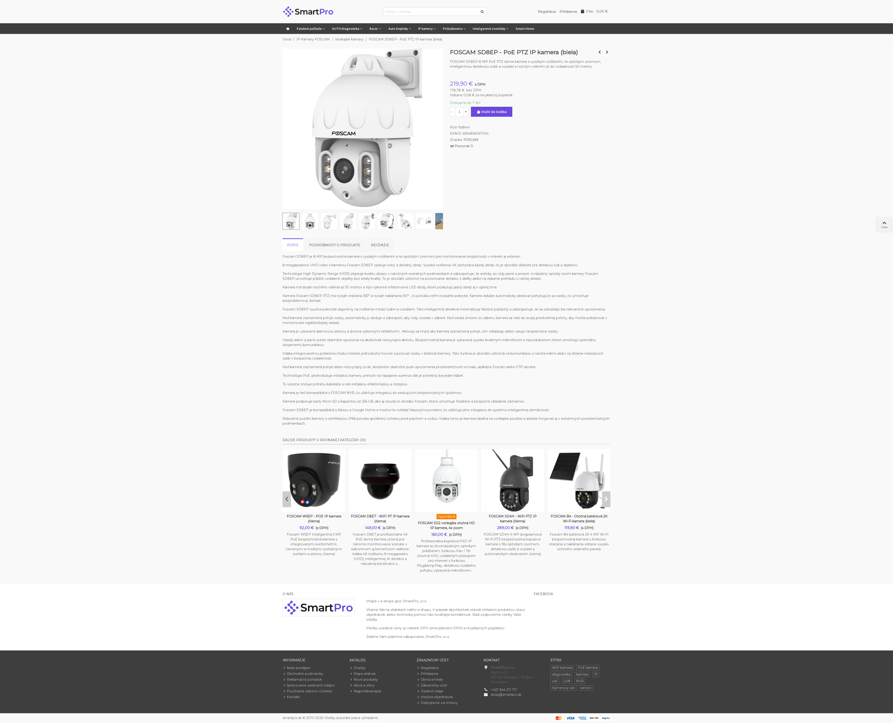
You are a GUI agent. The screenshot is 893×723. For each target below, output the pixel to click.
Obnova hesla (432, 679)
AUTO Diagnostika (345, 29)
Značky (360, 668)
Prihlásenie (429, 674)
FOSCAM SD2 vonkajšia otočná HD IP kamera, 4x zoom (446, 525)
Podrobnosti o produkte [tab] (334, 245)
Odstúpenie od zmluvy (439, 703)
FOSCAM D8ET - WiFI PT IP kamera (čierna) (380, 518)
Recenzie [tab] (380, 245)
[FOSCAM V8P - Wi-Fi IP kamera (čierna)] (606, 52)
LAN (566, 681)
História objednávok (437, 697)
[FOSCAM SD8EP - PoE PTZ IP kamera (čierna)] (599, 52)
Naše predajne (298, 668)
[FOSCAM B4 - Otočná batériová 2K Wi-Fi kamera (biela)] (579, 480)
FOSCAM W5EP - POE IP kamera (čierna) (314, 518)
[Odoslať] (482, 12)
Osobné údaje (432, 691)
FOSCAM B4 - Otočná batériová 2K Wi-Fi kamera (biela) (579, 518)
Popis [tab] (292, 245)
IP (596, 674)
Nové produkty (366, 679)
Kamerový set (563, 688)
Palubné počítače (309, 29)
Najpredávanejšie (367, 691)
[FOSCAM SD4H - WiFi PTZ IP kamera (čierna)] (512, 480)
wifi (555, 681)
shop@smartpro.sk (506, 695)
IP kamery (425, 29)
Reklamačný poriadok (304, 679)
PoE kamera (588, 668)
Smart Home (525, 29)
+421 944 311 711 (504, 690)
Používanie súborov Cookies (309, 691)
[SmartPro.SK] (308, 11)
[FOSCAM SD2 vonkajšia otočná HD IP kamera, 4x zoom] (446, 480)
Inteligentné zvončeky (489, 29)
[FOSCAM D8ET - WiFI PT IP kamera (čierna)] (380, 480)
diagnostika (561, 674)
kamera (582, 674)
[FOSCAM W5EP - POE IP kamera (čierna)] (314, 480)
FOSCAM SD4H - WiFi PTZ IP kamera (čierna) (513, 518)
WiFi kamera (562, 668)
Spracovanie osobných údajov (311, 685)
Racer (374, 29)
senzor (585, 688)
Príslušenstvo (453, 29)
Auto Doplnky (398, 29)
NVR (580, 681)
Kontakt (293, 697)
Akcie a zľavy (364, 685)
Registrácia (430, 668)
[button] (287, 499)
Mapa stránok (365, 674)
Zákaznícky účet (434, 685)
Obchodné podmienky (305, 674)
